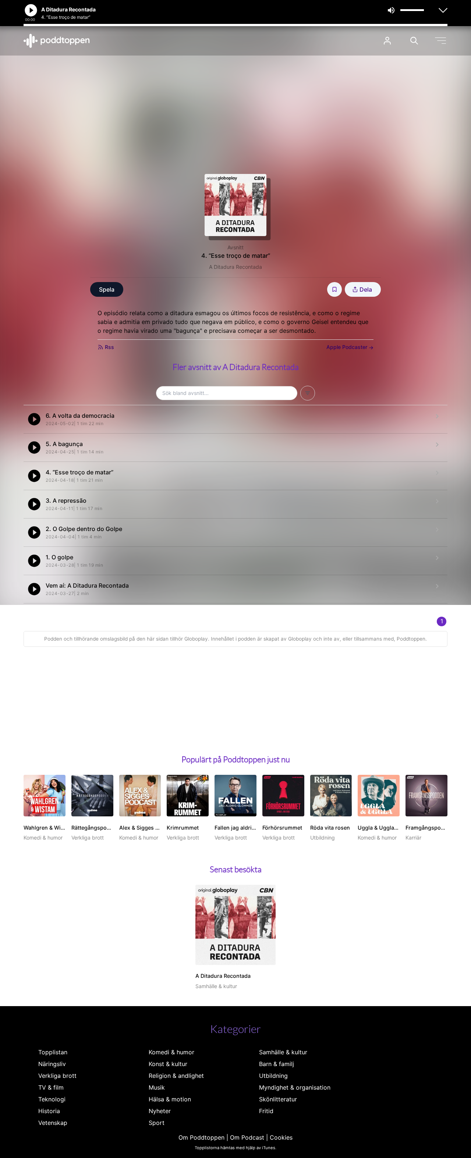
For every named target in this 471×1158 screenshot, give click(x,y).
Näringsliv (52, 1064)
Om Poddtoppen (201, 1137)
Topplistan (52, 1052)
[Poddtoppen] (57, 41)
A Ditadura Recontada (235, 267)
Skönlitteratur (278, 1099)
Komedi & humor (171, 1052)
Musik (157, 1087)
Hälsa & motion (170, 1099)
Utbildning (273, 1075)
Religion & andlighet (176, 1075)
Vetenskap (52, 1122)
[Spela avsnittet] (34, 419)
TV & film (51, 1087)
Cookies (281, 1137)
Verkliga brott (57, 1075)
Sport (156, 1122)
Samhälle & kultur (283, 1052)
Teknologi (51, 1099)
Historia (49, 1111)
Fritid (266, 1111)
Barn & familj (276, 1064)
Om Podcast (247, 1137)
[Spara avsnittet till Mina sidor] (334, 289)
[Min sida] (387, 40)
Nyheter (160, 1111)
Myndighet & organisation (294, 1087)
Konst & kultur (168, 1064)
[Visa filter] (307, 393)
